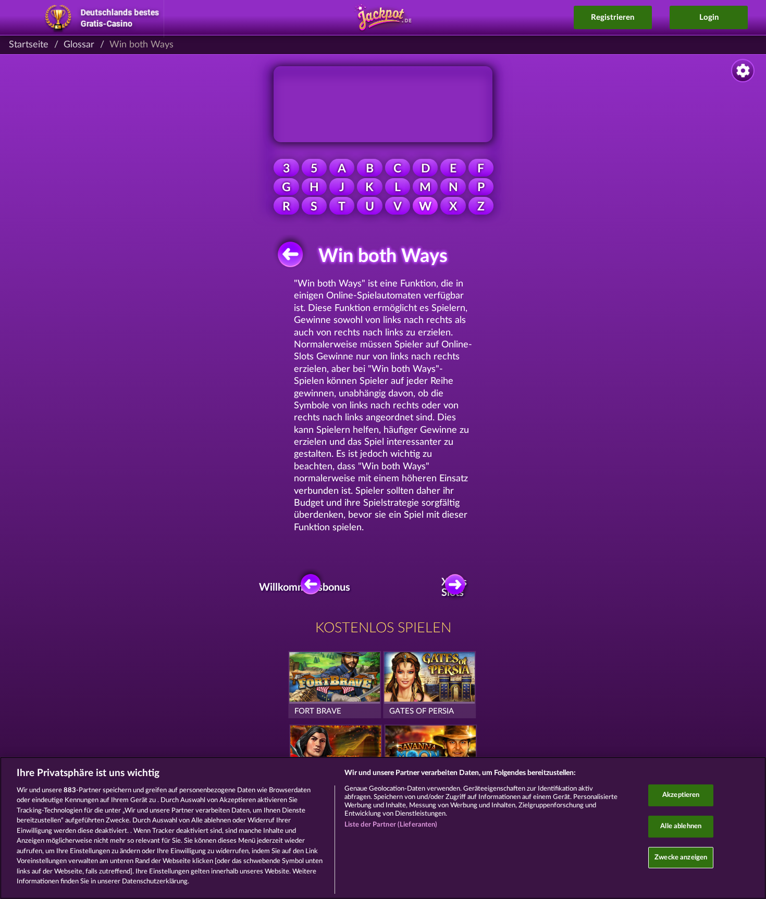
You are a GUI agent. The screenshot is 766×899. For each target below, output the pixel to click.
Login (709, 17)
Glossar (79, 44)
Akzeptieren (680, 795)
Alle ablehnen (680, 826)
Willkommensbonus (308, 587)
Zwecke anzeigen (680, 857)
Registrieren (612, 17)
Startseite (28, 44)
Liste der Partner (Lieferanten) (391, 824)
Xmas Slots (454, 587)
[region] (383, 828)
